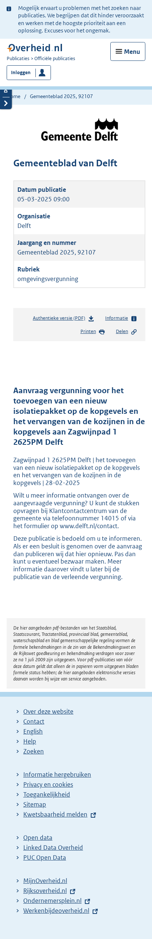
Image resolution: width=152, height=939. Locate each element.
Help (29, 741)
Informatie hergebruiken (57, 774)
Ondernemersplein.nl (52, 901)
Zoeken (33, 751)
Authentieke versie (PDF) (60, 320)
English (33, 731)
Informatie (116, 318)
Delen (122, 331)
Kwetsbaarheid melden (55, 814)
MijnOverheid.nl (45, 881)
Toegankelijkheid (46, 794)
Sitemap (34, 804)
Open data (37, 838)
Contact (33, 721)
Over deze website (48, 711)
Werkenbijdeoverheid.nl (56, 911)
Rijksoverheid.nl (45, 891)
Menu (132, 52)
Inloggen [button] (21, 72)
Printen (88, 331)
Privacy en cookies (48, 784)
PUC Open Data (44, 857)
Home (13, 96)
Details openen (6, 91)
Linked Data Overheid (53, 847)
